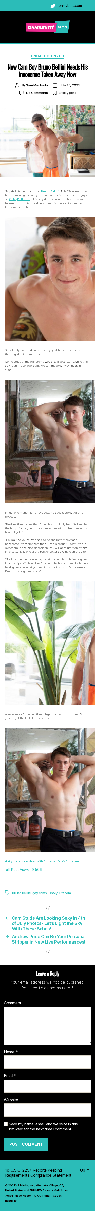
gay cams (39, 893)
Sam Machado (37, 85)
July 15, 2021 (70, 85)
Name (11, 1052)
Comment (12, 1003)
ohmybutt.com (70, 5)
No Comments (37, 93)
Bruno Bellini (50, 191)
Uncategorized (47, 56)
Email (10, 1076)
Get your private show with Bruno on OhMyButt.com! (42, 861)
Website (11, 1100)
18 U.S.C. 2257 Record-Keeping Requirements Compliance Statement (38, 1173)
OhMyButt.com (19, 199)
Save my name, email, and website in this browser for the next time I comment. (43, 1126)
